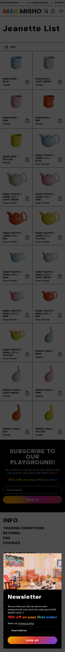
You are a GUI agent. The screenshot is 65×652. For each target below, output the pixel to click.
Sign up (32, 640)
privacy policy (26, 623)
